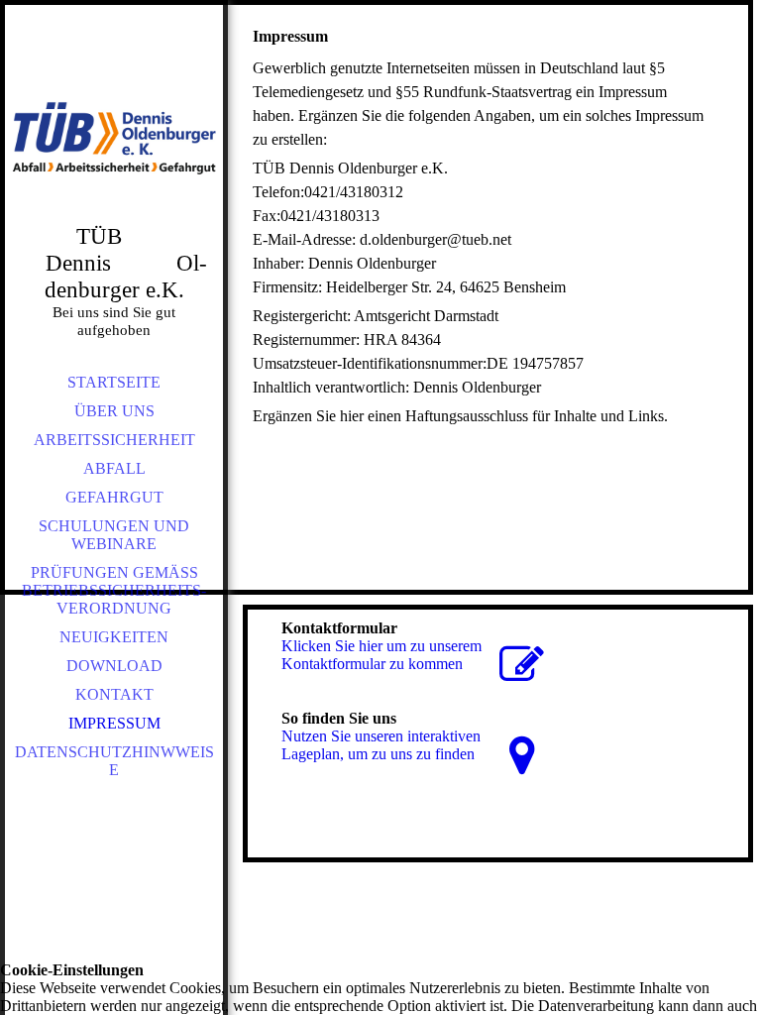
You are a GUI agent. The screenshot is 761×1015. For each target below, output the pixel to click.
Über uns (114, 410)
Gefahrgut (114, 497)
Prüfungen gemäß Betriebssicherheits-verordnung (114, 590)
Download (114, 665)
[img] (114, 138)
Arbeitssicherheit (114, 439)
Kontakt (114, 694)
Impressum (114, 723)
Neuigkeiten (113, 636)
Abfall (114, 468)
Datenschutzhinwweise (114, 760)
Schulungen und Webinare (114, 534)
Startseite (114, 382)
